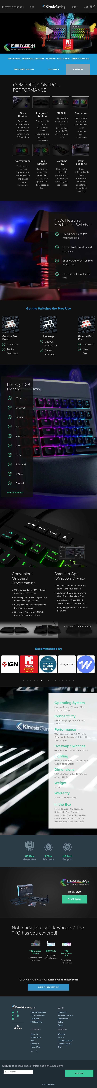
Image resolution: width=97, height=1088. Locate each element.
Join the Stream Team (65, 1015)
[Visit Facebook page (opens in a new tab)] (17, 1012)
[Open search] (95, 6)
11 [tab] (59, 680)
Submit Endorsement (48, 987)
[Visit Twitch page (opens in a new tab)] (13, 1015)
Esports (60, 1025)
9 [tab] (52, 680)
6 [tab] (41, 680)
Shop (75, 7)
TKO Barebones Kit (66, 953)
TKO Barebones (36, 1022)
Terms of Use (35, 1047)
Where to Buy (36, 1037)
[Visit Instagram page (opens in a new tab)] (13, 1018)
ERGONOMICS (14, 59)
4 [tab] (34, 680)
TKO (32, 7)
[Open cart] (90, 6)
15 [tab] (73, 680)
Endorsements (63, 1019)
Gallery (60, 1022)
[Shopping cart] (32, 1051)
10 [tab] (55, 680)
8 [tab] (48, 680)
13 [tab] (66, 680)
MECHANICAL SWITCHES (33, 59)
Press (33, 1040)
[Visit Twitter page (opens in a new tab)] (13, 1012)
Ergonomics (62, 1012)
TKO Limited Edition (35, 952)
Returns (61, 1037)
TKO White (51, 951)
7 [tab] (45, 680)
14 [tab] (70, 680)
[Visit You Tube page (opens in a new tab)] (18, 1015)
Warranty (61, 1034)
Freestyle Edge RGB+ (38, 1012)
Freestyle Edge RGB (13, 7)
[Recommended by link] (10, 664)
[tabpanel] (10, 664)
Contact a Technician (65, 1040)
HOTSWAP (50, 59)
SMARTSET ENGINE (80, 59)
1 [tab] (23, 680)
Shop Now (74, 899)
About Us (34, 1034)
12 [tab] (63, 680)
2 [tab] (27, 680)
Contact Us (35, 1044)
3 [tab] (31, 680)
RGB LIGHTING (63, 59)
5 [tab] (38, 680)
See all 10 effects (15, 492)
